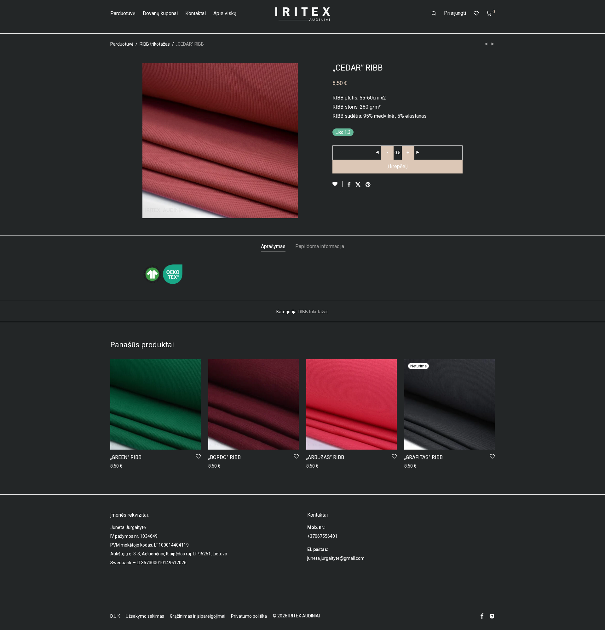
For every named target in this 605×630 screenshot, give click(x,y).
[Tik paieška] (434, 13)
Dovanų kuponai (160, 13)
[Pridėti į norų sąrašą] (337, 184)
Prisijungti (455, 13)
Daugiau (410, 465)
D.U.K (115, 616)
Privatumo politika (249, 616)
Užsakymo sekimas (145, 616)
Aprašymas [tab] (273, 246)
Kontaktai (195, 13)
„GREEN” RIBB (125, 457)
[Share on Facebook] (348, 185)
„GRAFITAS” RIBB (423, 457)
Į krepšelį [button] (117, 465)
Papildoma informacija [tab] (319, 246)
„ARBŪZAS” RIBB (325, 457)
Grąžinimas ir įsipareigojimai (197, 616)
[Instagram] (492, 615)
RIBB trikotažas (155, 44)
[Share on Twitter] (358, 185)
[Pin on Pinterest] (368, 185)
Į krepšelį (398, 166)
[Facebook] (481, 615)
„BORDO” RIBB (224, 457)
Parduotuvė (122, 13)
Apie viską (225, 13)
